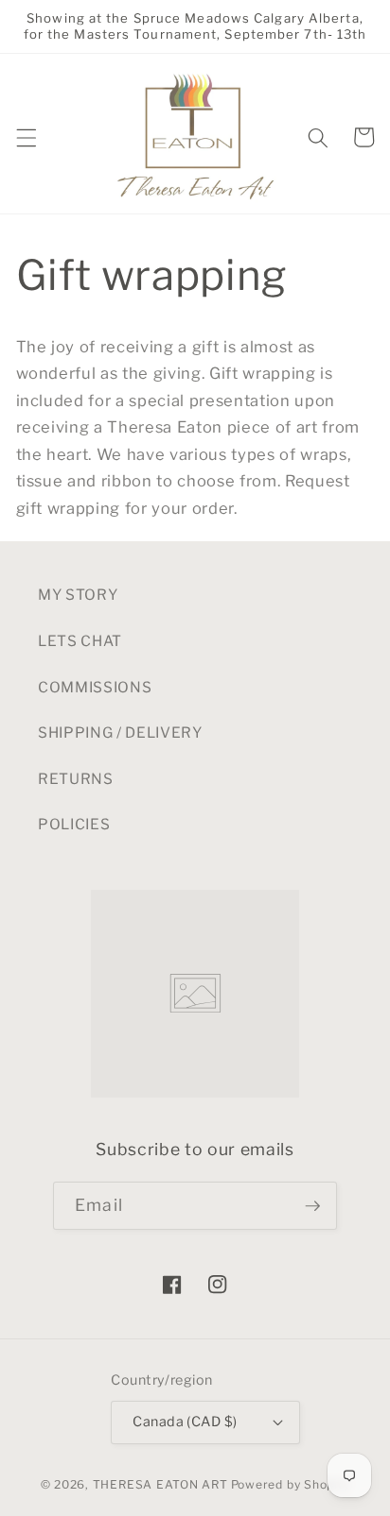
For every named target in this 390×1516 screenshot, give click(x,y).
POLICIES (74, 824)
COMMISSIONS (94, 687)
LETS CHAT (80, 641)
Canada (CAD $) (185, 1421)
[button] (25, 137)
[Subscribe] (312, 1206)
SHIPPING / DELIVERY (120, 732)
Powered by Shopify (290, 1484)
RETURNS (76, 779)
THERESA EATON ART (160, 1484)
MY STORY (77, 595)
